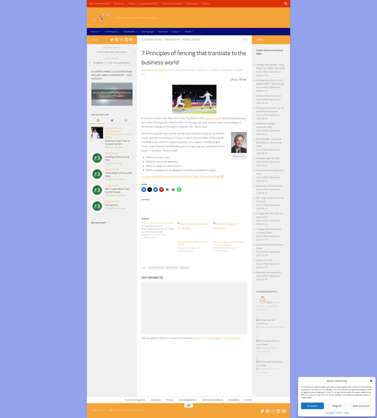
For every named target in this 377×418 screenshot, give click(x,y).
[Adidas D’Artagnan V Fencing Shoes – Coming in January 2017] (229, 231)
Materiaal (163, 31)
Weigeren (336, 406)
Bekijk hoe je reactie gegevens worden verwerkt (217, 338)
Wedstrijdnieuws (112, 131)
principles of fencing (156, 268)
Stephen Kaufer (213, 118)
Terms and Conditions (172, 3)
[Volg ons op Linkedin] (126, 39)
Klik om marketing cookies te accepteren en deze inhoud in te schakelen (112, 94)
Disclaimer (119, 3)
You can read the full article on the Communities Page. (181, 176)
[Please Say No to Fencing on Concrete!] (159, 230)
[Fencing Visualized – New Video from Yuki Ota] (193, 231)
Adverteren (192, 3)
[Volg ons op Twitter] (112, 39)
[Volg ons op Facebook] (116, 39)
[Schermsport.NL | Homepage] (101, 17)
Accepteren (312, 406)
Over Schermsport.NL (99, 3)
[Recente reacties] (126, 121)
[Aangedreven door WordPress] (111, 410)
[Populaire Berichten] (112, 121)
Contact (346, 413)
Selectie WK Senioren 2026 (268, 96)
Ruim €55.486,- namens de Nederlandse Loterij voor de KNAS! (269, 143)
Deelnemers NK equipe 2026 (269, 186)
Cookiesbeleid (330, 413)
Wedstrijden (129, 31)
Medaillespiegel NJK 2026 (268, 158)
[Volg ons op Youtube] (131, 39)
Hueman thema (136, 410)
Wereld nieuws (191, 39)
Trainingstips (172, 39)
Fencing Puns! (111, 205)
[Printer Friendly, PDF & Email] (238, 80)
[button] (371, 380)
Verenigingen (148, 31)
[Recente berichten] (98, 121)
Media (188, 31)
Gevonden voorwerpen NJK (268, 272)
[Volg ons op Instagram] (121, 39)
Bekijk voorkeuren (361, 406)
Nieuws (94, 31)
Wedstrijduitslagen (114, 134)
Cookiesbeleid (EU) (148, 3)
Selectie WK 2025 (264, 260)
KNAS (265, 72)
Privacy (339, 413)
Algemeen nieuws (151, 39)
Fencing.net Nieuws (157, 70)
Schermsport (111, 31)
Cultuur (175, 31)
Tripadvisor (184, 268)
